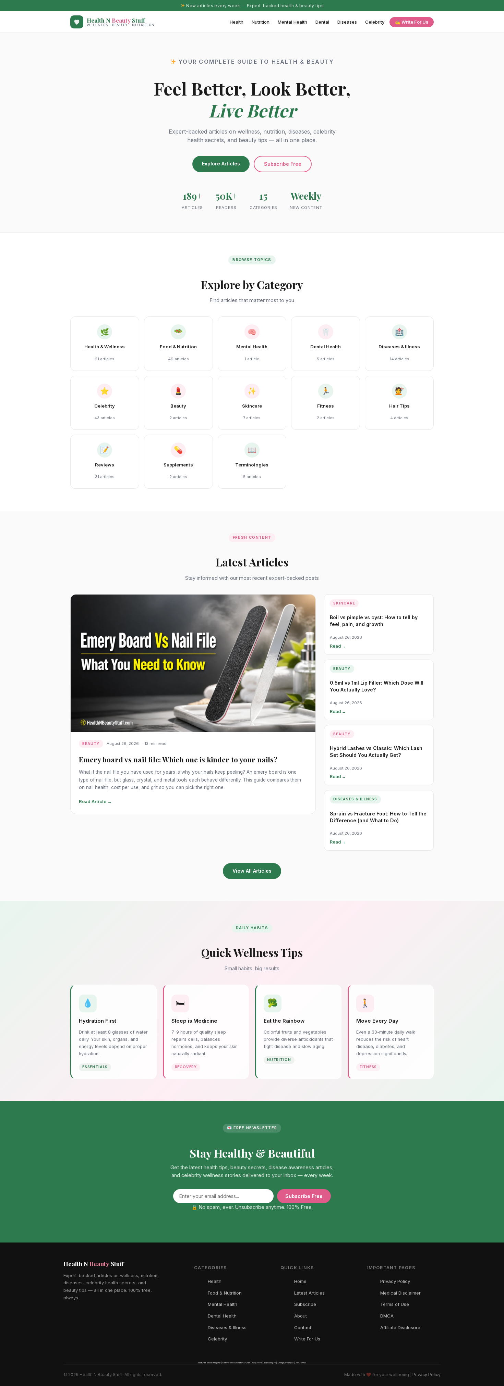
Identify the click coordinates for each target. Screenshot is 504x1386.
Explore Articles (221, 163)
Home (300, 1281)
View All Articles (252, 871)
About (300, 1316)
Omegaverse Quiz (285, 1362)
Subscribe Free (282, 164)
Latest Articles (309, 1293)
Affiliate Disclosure (400, 1327)
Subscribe (305, 1304)
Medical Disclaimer (400, 1293)
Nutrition (260, 22)
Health (236, 22)
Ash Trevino (301, 1362)
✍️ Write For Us (411, 22)
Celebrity (375, 22)
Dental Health (222, 1316)
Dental (322, 22)
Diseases (347, 22)
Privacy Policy (395, 1281)
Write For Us (307, 1338)
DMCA (387, 1316)
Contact (302, 1327)
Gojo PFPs (257, 1362)
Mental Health (292, 22)
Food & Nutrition (225, 1293)
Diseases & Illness (227, 1327)
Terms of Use (394, 1304)
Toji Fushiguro (270, 1362)
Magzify (216, 1362)
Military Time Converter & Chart (236, 1362)
